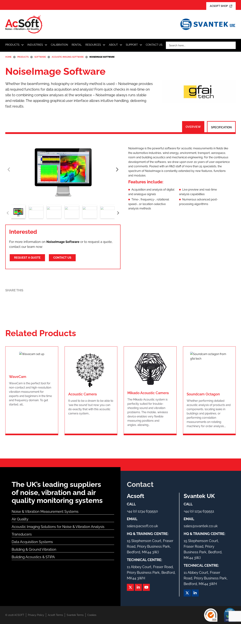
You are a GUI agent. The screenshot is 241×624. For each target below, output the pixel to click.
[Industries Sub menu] (46, 45)
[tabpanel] (180, 178)
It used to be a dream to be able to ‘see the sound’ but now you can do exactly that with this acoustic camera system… (90, 407)
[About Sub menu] (121, 45)
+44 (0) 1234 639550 (142, 511)
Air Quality (20, 519)
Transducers (22, 534)
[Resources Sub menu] (104, 45)
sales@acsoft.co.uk (142, 526)
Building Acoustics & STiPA (33, 557)
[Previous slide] (8, 169)
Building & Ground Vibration (34, 549)
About (113, 44)
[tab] (193, 127)
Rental (77, 44)
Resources (93, 44)
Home (8, 57)
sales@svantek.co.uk (201, 526)
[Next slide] (116, 169)
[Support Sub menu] (141, 45)
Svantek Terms (75, 615)
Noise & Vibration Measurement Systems (45, 511)
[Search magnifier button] (232, 45)
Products (12, 44)
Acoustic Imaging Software (68, 57)
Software (40, 57)
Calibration (59, 44)
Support (132, 44)
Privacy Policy (36, 615)
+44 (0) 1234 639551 (199, 511)
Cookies (91, 615)
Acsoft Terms (55, 615)
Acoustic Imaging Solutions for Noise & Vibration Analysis (58, 527)
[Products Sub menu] (22, 45)
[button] (62, 169)
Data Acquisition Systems (32, 542)
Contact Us (154, 44)
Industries (35, 44)
